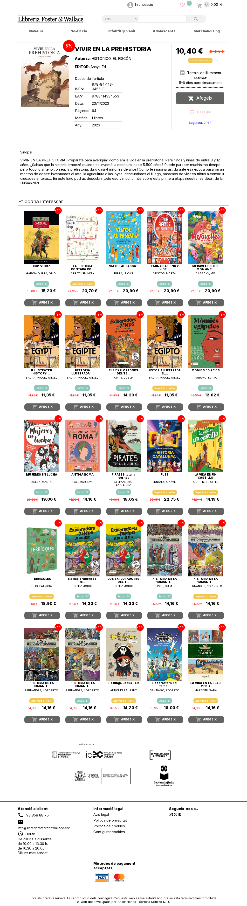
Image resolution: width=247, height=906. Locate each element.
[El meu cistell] (200, 4)
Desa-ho (203, 112)
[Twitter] (175, 814)
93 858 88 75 (37, 815)
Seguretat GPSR (200, 122)
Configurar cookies (109, 832)
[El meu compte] (130, 4)
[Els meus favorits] (182, 4)
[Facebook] (171, 814)
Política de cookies (109, 826)
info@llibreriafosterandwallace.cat (44, 828)
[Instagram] (179, 814)
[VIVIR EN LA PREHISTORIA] (45, 75)
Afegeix (203, 98)
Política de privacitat (110, 820)
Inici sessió (144, 4)
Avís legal (101, 814)
